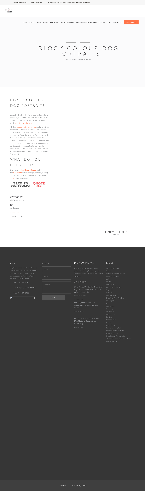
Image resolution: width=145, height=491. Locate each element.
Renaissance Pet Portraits (115, 331)
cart (107, 279)
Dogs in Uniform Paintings (115, 298)
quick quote (17, 173)
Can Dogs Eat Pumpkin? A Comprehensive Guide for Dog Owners (86, 305)
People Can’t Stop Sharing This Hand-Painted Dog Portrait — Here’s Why (86, 321)
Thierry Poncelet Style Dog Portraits (118, 339)
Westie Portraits (112, 341)
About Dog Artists (112, 268)
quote (13, 178)
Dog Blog (109, 292)
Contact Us (110, 284)
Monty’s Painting (116, 232)
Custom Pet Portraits (113, 287)
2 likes (14, 216)
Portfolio (109, 317)
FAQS (108, 303)
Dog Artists (69, 59)
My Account (110, 312)
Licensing (109, 309)
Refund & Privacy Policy (114, 328)
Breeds (108, 271)
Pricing (108, 322)
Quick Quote (110, 325)
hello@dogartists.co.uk (19, 2)
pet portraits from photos (26, 127)
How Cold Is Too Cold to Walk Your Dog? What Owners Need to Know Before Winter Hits (88, 289)
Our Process (110, 314)
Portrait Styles (111, 320)
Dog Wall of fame (112, 295)
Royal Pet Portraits (112, 333)
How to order (110, 306)
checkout (109, 282)
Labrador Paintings (112, 276)
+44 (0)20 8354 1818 (36, 2)
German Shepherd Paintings (115, 273)
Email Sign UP (110, 301)
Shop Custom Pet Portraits (115, 336)
